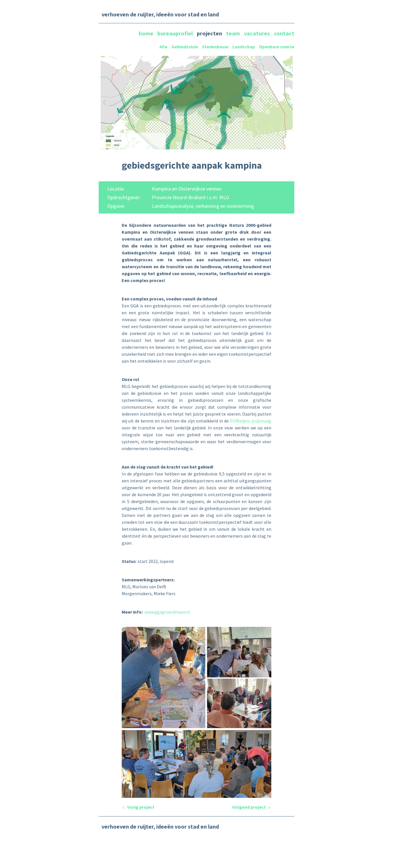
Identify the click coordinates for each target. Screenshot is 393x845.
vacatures (257, 33)
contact (284, 33)
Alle (163, 47)
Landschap (243, 47)
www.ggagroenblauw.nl (167, 612)
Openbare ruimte (276, 47)
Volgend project (249, 807)
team (233, 33)
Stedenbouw (215, 47)
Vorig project (140, 807)
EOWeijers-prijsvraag (250, 421)
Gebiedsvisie (184, 47)
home (146, 33)
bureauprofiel (175, 33)
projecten (210, 33)
